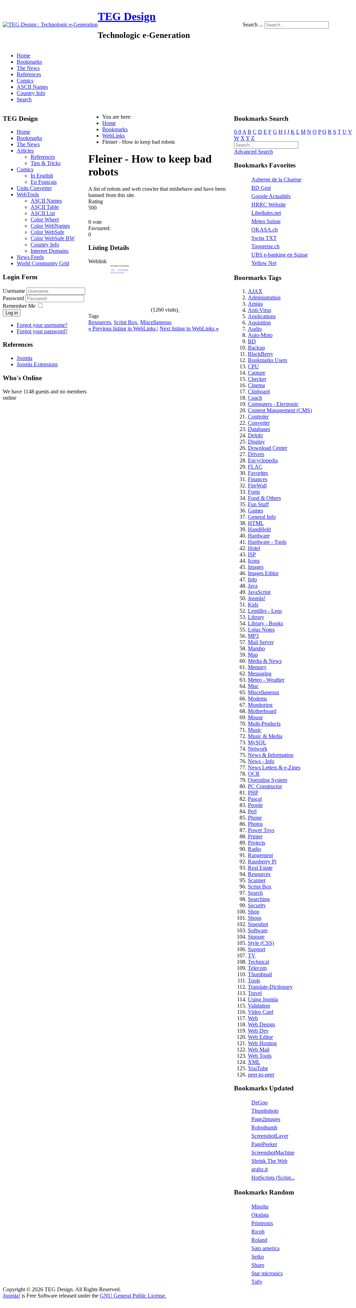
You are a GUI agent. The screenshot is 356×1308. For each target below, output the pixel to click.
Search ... (253, 25)
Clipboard (259, 391)
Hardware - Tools (267, 542)
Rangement (260, 855)
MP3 (253, 636)
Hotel (254, 548)
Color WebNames (50, 226)
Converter (259, 423)
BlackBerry (260, 354)
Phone (255, 818)
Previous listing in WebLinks (122, 328)
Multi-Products (264, 724)
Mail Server (261, 642)
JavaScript (259, 592)
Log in (12, 312)
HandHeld (259, 529)
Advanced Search (253, 152)
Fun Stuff (258, 504)
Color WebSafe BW (53, 238)
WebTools (28, 194)
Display (256, 442)
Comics (25, 81)
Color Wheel (45, 219)
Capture (256, 373)
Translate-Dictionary (270, 987)
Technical (258, 962)
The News (28, 68)
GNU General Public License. (133, 1296)
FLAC (255, 467)
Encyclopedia (263, 460)
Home (23, 55)
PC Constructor (265, 786)
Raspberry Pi (262, 861)
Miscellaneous (155, 322)
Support (256, 949)
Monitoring (260, 705)
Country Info (31, 93)
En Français (44, 182)
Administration (264, 297)
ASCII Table (45, 207)
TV (252, 955)
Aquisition (259, 323)
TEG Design (127, 16)
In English (42, 176)
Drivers (256, 454)
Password (14, 298)
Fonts (254, 492)
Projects (256, 843)
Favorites (258, 473)
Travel (255, 993)
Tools (254, 981)
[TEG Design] (50, 25)
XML (254, 1062)
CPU (253, 366)
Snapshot (258, 924)
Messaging (260, 673)
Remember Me (19, 306)
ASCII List (43, 213)
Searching (259, 899)
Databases (259, 429)
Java (253, 586)
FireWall (257, 485)
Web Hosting (262, 1043)
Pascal (255, 799)
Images (256, 567)
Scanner (257, 880)
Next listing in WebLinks (189, 328)
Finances (257, 479)
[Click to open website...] (119, 310)
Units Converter (34, 188)
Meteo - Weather (266, 680)
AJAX (255, 291)
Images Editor (263, 573)
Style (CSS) (261, 943)
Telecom (257, 968)
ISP (252, 554)
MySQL (257, 742)
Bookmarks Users (267, 360)
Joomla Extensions (37, 364)
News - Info (261, 761)
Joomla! (256, 598)
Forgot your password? (42, 331)
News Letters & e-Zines (274, 767)
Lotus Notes (261, 630)
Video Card (260, 1012)
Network (257, 749)
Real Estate (260, 868)
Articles (25, 151)
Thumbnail (260, 974)
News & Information (270, 755)
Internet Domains (49, 251)
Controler (258, 417)
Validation (259, 1006)
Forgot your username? (42, 325)
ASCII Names (32, 87)
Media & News (265, 661)
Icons (254, 561)
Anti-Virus (259, 310)
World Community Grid (43, 263)
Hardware (259, 536)
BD (252, 341)
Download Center (267, 448)
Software (258, 930)
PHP (253, 793)
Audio (255, 329)
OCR (254, 774)
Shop (253, 912)
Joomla (24, 358)
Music (254, 730)
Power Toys (261, 830)
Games (255, 511)
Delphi (255, 435)
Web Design (261, 1024)
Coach (255, 398)
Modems (257, 699)
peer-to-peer (261, 1075)
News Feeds (30, 257)
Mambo (256, 648)
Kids (253, 605)
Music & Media (265, 736)
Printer (255, 836)
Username (14, 291)
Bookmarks (29, 62)
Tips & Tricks (45, 163)
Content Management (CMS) (280, 410)
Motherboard (262, 711)
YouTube (258, 1068)
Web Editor (260, 1037)
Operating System (267, 780)
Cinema (256, 385)
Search (24, 99)
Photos (255, 824)
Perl (252, 811)
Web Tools (260, 1056)
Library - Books (265, 623)
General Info (262, 517)
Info (252, 579)
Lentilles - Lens (265, 611)
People (255, 805)
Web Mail (258, 1049)
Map (253, 655)
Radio (254, 849)
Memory (257, 667)
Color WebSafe (47, 232)
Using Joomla (263, 999)
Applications (262, 316)
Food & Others (264, 498)
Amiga (255, 304)
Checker (257, 379)
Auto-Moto (260, 335)
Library (256, 617)
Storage (256, 937)
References (29, 74)
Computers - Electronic (273, 404)
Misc (253, 686)
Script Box (125, 322)
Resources (99, 322)
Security (257, 905)
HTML (256, 523)
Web (253, 1018)
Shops (254, 918)
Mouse (255, 717)
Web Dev (258, 1031)
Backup (256, 348)
